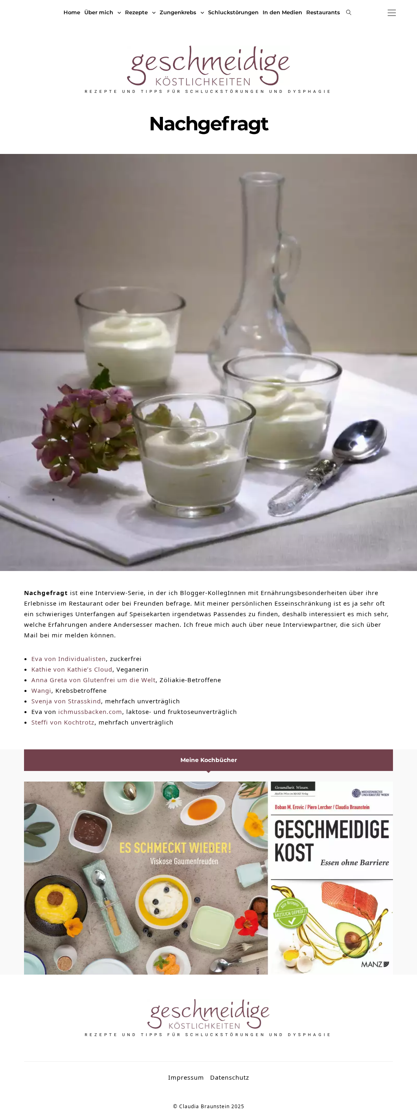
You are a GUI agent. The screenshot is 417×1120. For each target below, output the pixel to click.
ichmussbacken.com (90, 711)
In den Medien (282, 12)
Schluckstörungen (233, 12)
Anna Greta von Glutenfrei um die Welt (93, 680)
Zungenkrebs (178, 12)
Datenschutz (229, 1077)
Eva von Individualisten (68, 658)
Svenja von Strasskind (66, 701)
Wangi (41, 690)
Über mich (98, 12)
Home (72, 12)
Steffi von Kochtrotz (62, 722)
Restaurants (323, 12)
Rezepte (136, 12)
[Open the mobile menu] (392, 12)
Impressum (186, 1077)
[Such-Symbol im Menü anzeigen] (349, 12)
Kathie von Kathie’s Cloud (71, 669)
